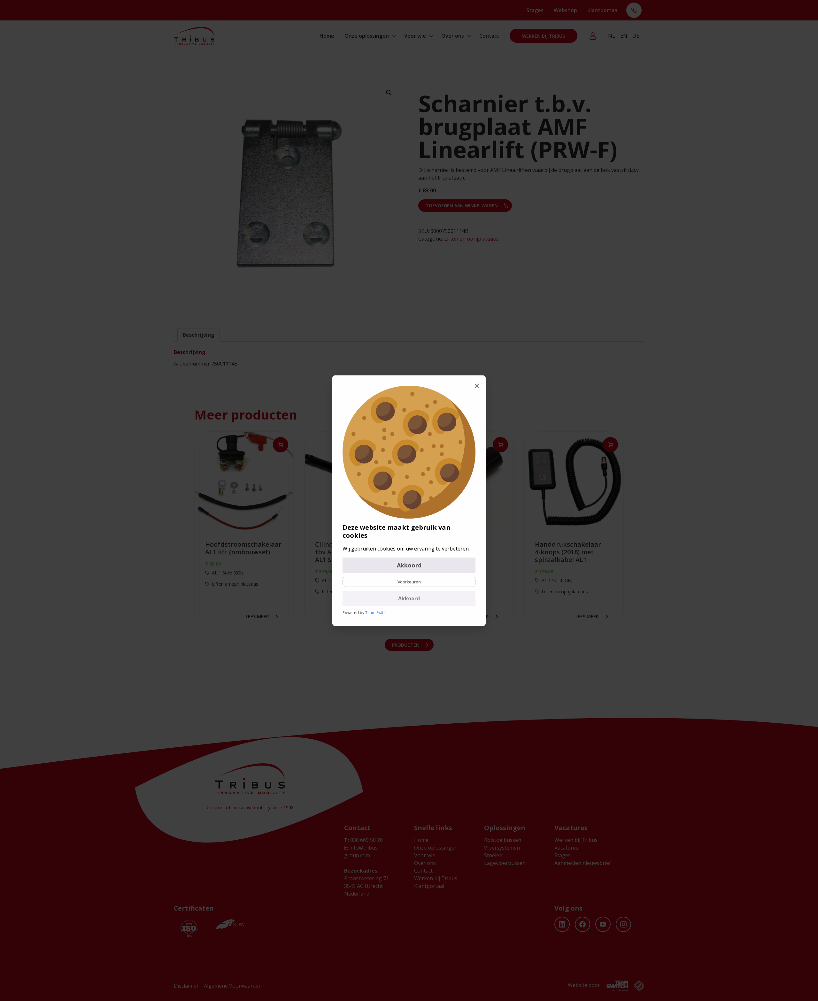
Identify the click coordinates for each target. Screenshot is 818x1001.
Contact (489, 35)
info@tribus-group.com (362, 851)
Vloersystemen (502, 847)
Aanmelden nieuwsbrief (582, 862)
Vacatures (566, 847)
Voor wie (415, 35)
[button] (389, 92)
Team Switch (376, 612)
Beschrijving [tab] (198, 334)
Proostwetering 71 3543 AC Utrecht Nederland (366, 886)
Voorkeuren (409, 581)
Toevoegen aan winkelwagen (462, 206)
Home (327, 35)
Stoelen (493, 855)
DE (635, 35)
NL (611, 35)
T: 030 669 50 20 (634, 11)
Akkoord (409, 565)
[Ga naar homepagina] (194, 36)
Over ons (452, 35)
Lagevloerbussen (505, 862)
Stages (535, 10)
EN (623, 35)
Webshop (565, 10)
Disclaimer (186, 985)
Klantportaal (603, 10)
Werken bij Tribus (543, 36)
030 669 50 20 (363, 839)
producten (406, 645)
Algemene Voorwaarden (233, 985)
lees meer (257, 616)
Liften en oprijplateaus (471, 238)
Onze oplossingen (366, 35)
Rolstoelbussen (502, 839)
